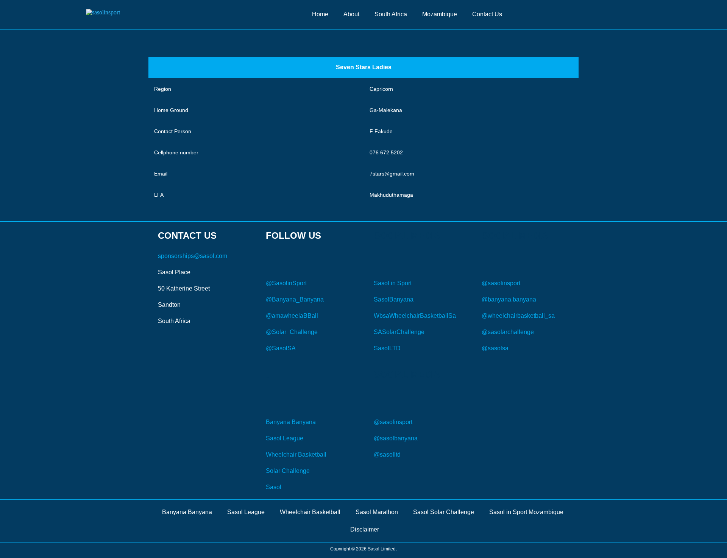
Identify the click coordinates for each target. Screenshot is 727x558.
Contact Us (487, 14)
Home (320, 14)
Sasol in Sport (393, 283)
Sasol (273, 487)
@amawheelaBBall (292, 315)
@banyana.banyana (509, 299)
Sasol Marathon (377, 512)
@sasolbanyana (396, 438)
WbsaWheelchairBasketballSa (415, 315)
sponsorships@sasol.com (192, 256)
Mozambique (439, 14)
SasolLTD (387, 348)
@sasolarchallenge (508, 332)
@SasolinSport (286, 283)
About (351, 14)
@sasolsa (495, 348)
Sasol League (284, 438)
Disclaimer (364, 529)
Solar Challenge (288, 471)
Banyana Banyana (291, 422)
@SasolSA (281, 348)
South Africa (390, 14)
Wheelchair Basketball (296, 454)
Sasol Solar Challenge (443, 512)
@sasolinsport (501, 283)
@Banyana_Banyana (295, 299)
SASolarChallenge (399, 332)
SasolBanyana (393, 299)
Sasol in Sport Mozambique (526, 512)
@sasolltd (387, 454)
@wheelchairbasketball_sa (518, 315)
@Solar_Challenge (292, 332)
